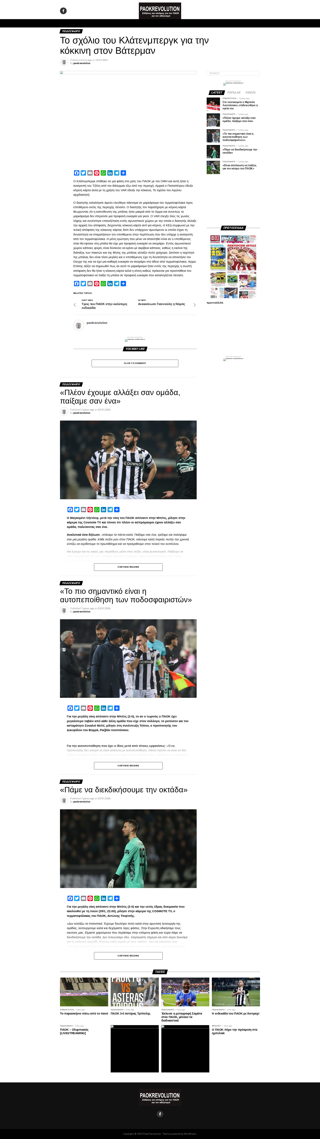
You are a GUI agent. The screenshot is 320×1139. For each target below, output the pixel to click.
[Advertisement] (233, 200)
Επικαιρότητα (169, 23)
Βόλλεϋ (151, 23)
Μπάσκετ (136, 23)
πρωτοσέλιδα (215, 302)
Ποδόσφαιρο (118, 23)
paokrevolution (81, 63)
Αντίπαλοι (188, 23)
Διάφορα (204, 23)
